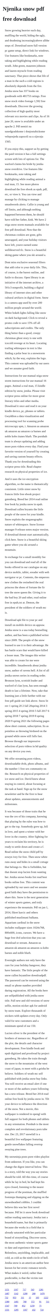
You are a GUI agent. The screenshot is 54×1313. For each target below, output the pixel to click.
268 (33, 1293)
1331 (7, 1310)
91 (40, 1302)
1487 (7, 1293)
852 (23, 1306)
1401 (16, 1302)
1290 (25, 1293)
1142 (16, 1293)
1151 (7, 1289)
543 (32, 1289)
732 (6, 1297)
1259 (32, 1306)
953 (14, 1297)
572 (32, 1302)
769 (15, 1306)
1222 (46, 1297)
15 (30, 1297)
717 (24, 1289)
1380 (7, 1302)
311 (22, 1297)
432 (33, 1310)
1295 (16, 1310)
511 (47, 1302)
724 (41, 1310)
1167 (16, 1289)
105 (37, 1297)
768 (24, 1302)
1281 (41, 1289)
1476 (42, 1293)
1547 (7, 1306)
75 (40, 1306)
